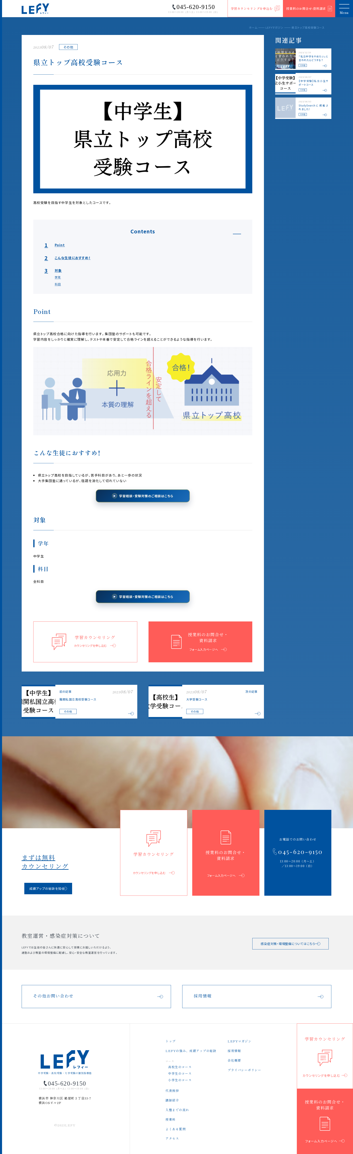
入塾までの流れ (177, 1110)
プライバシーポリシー (244, 1070)
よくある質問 (175, 1129)
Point (55, 244)
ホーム (253, 27)
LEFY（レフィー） (35, 8)
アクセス (172, 1138)
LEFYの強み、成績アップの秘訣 (190, 1051)
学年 (58, 277)
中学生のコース (180, 1073)
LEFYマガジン (274, 27)
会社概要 (234, 1060)
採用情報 (234, 1051)
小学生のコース (180, 1080)
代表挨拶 (172, 1090)
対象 (53, 270)
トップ (170, 1041)
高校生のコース (180, 1067)
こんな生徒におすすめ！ (68, 257)
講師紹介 (172, 1100)
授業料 (170, 1119)
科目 (58, 284)
